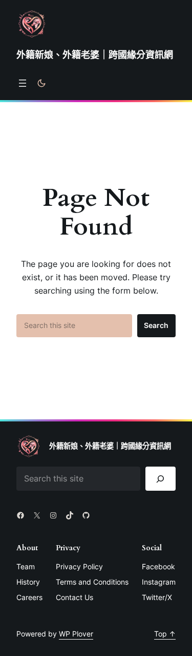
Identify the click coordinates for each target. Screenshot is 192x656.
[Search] (160, 479)
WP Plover (76, 633)
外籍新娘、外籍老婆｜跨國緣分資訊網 (94, 54)
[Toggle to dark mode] (41, 83)
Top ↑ (165, 633)
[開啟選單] (22, 83)
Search (156, 325)
